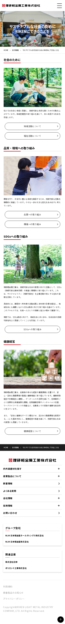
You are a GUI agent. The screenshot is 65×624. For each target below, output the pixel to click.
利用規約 (7, 586)
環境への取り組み (32, 224)
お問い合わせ (10, 512)
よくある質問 (9, 490)
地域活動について (32, 126)
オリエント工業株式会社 (16, 568)
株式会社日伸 (11, 562)
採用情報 (7, 505)
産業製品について (12, 476)
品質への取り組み (32, 214)
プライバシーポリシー (14, 598)
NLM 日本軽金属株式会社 (17, 541)
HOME (6, 50)
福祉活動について (32, 135)
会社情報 (15, 50)
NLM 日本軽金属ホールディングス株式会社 (24, 535)
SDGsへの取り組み (32, 329)
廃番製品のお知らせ (13, 592)
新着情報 (7, 483)
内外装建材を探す (12, 468)
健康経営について (32, 431)
